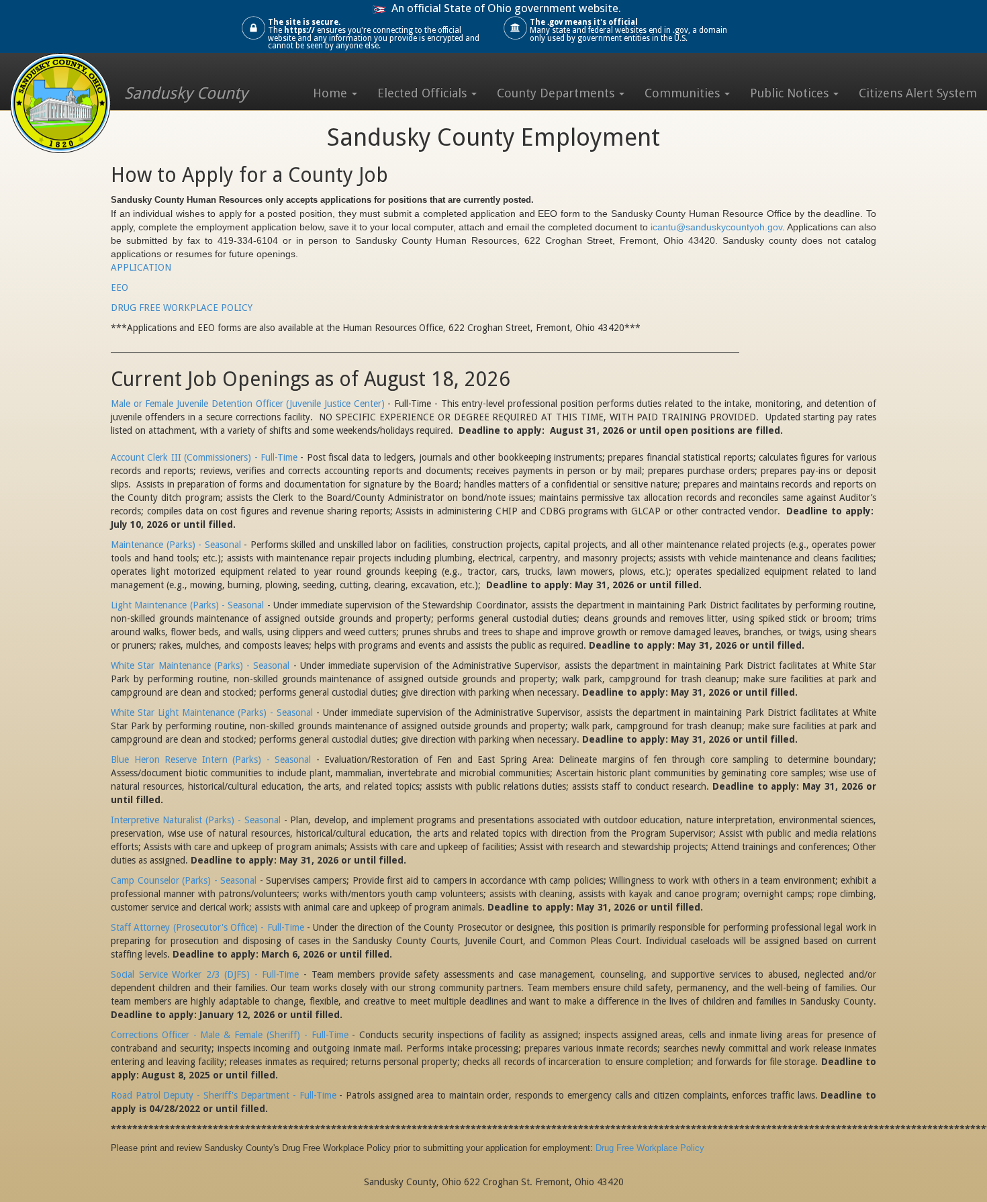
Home (331, 93)
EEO (119, 287)
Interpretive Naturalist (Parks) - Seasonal (196, 820)
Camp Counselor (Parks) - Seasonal (183, 880)
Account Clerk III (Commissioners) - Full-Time (204, 457)
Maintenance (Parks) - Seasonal (176, 544)
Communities (684, 93)
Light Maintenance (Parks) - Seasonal (187, 605)
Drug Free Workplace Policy (650, 1148)
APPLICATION (141, 267)
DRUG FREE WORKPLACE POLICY (181, 307)
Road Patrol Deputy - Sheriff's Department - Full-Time (223, 1095)
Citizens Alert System (918, 93)
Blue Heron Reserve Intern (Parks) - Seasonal (211, 759)
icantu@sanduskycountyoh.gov (716, 227)
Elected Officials (423, 93)
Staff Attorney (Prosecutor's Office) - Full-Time (207, 927)
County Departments (557, 93)
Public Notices (791, 93)
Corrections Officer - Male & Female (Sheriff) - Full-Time (229, 1034)
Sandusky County (186, 93)
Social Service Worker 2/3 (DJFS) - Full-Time (205, 974)
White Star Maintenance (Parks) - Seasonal (200, 665)
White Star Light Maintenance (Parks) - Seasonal (212, 712)
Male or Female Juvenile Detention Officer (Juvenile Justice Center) (248, 403)
